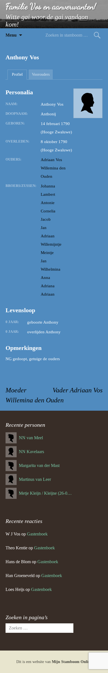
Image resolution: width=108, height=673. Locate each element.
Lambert (48, 194)
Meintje (47, 252)
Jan (44, 227)
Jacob (46, 219)
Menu (11, 35)
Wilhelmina (50, 269)
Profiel (17, 74)
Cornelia (48, 211)
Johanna (48, 186)
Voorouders (41, 74)
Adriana (48, 286)
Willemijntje (51, 244)
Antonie (48, 202)
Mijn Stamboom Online (72, 662)
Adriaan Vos (51, 160)
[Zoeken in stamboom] (97, 35)
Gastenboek (37, 534)
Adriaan (48, 236)
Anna (45, 277)
